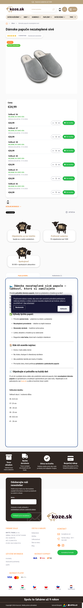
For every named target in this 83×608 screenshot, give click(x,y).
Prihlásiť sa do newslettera (21, 515)
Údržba (34, 536)
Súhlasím (63, 309)
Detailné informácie (12, 206)
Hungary (23, 589)
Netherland (71, 589)
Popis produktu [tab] (23, 275)
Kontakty (9, 558)
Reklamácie (35, 533)
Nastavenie (19, 307)
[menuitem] (14, 17)
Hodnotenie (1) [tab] (57, 275)
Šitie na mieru (36, 542)
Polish (46, 589)
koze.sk (23, 381)
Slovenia (58, 589)
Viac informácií (28, 303)
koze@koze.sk (65, 534)
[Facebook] (58, 545)
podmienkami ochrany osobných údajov (23, 509)
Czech (35, 589)
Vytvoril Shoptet (57, 605)
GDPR (8, 565)
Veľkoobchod (36, 539)
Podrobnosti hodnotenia (34, 35)
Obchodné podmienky (12, 561)
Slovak (11, 589)
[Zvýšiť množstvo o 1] (59, 123)
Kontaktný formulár (67, 552)
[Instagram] (62, 545)
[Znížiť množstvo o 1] (53, 123)
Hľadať (53, 9)
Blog (33, 546)
